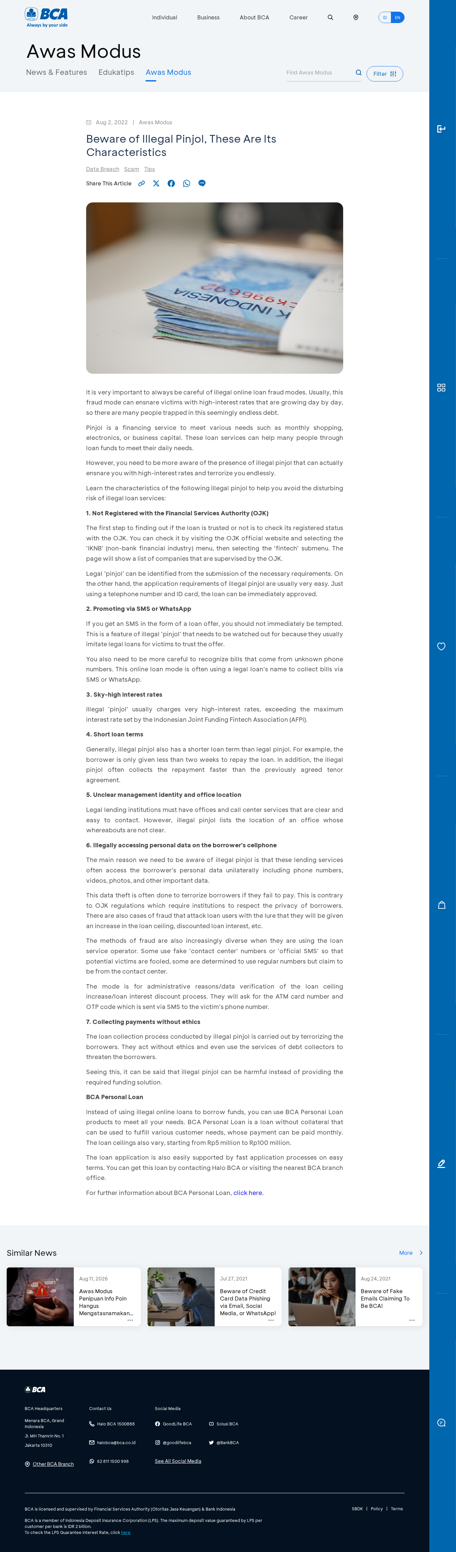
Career (298, 17)
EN (397, 17)
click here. (248, 1193)
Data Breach (102, 168)
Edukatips (116, 72)
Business (208, 17)
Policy (377, 1508)
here (126, 1532)
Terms (397, 1508)
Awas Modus (168, 72)
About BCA (254, 17)
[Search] (330, 17)
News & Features (56, 72)
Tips (149, 168)
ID (385, 17)
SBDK (357, 1508)
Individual (164, 17)
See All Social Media (178, 1461)
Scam (131, 168)
